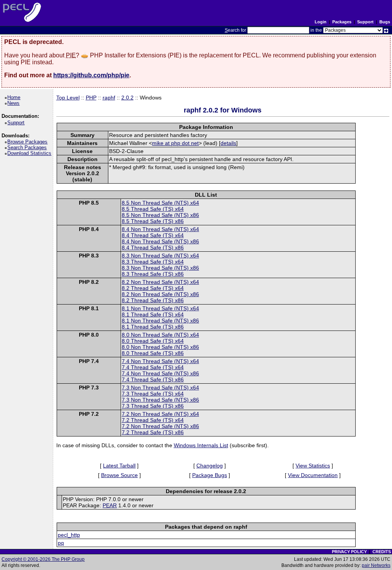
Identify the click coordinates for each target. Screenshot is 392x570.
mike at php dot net (175, 143)
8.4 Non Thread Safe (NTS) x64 (160, 229)
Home (15, 97)
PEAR (110, 505)
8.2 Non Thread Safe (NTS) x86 (160, 294)
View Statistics (313, 466)
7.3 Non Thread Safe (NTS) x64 (160, 387)
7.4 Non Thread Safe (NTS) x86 (160, 373)
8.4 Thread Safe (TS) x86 (153, 247)
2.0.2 (127, 97)
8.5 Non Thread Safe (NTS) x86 (160, 215)
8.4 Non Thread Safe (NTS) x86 (160, 241)
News (15, 103)
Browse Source (119, 475)
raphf (109, 97)
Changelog (209, 466)
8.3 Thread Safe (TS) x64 (153, 262)
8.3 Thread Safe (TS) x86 (153, 274)
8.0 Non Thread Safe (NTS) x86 (160, 347)
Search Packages (28, 147)
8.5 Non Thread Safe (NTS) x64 (160, 203)
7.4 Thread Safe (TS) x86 (153, 379)
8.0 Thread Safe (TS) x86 (153, 353)
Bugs (384, 22)
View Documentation (313, 475)
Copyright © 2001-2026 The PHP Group (43, 559)
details (228, 143)
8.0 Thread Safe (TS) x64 (153, 341)
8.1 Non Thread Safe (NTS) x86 (160, 321)
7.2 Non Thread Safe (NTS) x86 (160, 426)
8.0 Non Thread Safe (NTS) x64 (160, 335)
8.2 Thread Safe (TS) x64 (153, 288)
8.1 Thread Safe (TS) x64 (153, 314)
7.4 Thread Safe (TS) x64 (153, 367)
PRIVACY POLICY (349, 551)
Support (365, 22)
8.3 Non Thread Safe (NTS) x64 (160, 255)
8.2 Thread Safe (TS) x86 (153, 300)
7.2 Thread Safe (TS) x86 (153, 432)
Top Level (68, 97)
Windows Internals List (201, 445)
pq (61, 543)
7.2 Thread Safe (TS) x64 (153, 420)
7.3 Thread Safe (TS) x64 (153, 394)
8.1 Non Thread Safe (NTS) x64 (160, 308)
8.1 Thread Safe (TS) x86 (153, 327)
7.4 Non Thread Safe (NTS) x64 (160, 361)
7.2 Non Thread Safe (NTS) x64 (160, 414)
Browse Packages (29, 142)
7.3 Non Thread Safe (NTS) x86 (160, 400)
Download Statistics (31, 153)
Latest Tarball (119, 466)
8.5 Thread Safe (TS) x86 (153, 221)
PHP (91, 97)
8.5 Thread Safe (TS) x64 (153, 209)
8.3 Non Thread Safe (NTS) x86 (160, 268)
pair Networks (376, 565)
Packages (341, 22)
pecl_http (69, 535)
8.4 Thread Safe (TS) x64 (153, 235)
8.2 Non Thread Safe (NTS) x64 (160, 282)
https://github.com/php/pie (91, 75)
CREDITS (381, 551)
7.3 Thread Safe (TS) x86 (153, 406)
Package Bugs (209, 475)
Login (321, 22)
